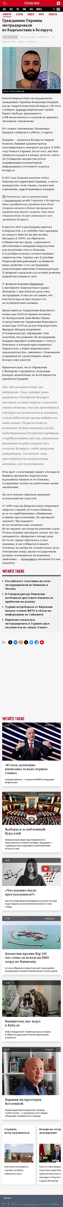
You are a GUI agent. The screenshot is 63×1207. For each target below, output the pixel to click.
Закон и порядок (27, 37)
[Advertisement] (31, 682)
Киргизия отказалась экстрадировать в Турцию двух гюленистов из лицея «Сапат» (27, 623)
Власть (21, 42)
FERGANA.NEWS (32, 3)
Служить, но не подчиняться (16, 1131)
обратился (36, 283)
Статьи (19, 14)
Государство (43, 37)
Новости (7, 14)
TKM (24, 9)
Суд (52, 37)
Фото (41, 14)
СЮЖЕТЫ (53, 14)
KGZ (11, 9)
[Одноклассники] (21, 642)
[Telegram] (31, 642)
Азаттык (21, 109)
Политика (30, 42)
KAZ (4, 9)
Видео (31, 14)
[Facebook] (37, 642)
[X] (10, 642)
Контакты (7, 1198)
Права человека (9, 42)
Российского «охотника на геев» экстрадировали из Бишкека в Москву (28, 584)
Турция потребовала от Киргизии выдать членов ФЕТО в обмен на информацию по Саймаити (29, 610)
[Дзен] (26, 642)
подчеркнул (29, 559)
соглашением (12, 200)
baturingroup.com (31, 1204)
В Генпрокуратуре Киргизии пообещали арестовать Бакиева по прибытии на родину (29, 597)
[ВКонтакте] (15, 642)
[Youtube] (42, 642)
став (22, 189)
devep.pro (55, 1204)
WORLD (39, 9)
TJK (17, 9)
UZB (31, 9)
